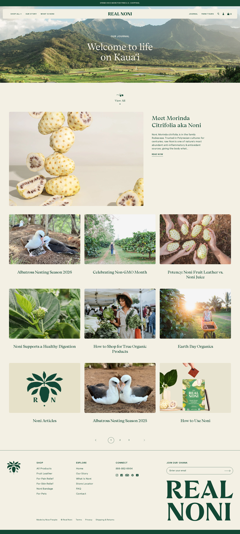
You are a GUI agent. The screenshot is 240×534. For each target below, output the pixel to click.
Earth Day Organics (195, 346)
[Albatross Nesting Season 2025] (120, 388)
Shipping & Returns (105, 520)
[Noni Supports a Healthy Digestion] (44, 314)
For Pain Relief (45, 479)
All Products (44, 469)
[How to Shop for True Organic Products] (120, 314)
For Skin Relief (45, 484)
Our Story (82, 474)
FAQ (78, 489)
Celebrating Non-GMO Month (120, 272)
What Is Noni (83, 479)
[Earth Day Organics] (195, 314)
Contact (81, 494)
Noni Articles (44, 420)
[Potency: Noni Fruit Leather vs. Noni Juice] (195, 239)
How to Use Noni (195, 420)
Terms (79, 520)
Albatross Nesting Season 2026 (44, 272)
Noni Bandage (45, 489)
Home (79, 469)
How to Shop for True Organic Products (120, 349)
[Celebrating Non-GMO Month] (120, 239)
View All (120, 100)
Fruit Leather (44, 474)
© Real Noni (66, 520)
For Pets (42, 494)
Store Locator (84, 484)
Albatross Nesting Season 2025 (120, 420)
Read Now (157, 154)
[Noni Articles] (44, 388)
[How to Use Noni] (195, 388)
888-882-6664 (124, 469)
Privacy (88, 520)
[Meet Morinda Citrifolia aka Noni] (76, 159)
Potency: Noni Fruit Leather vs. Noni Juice (195, 275)
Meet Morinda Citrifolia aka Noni (176, 121)
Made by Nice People (47, 520)
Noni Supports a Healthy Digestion (44, 346)
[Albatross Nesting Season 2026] (44, 239)
